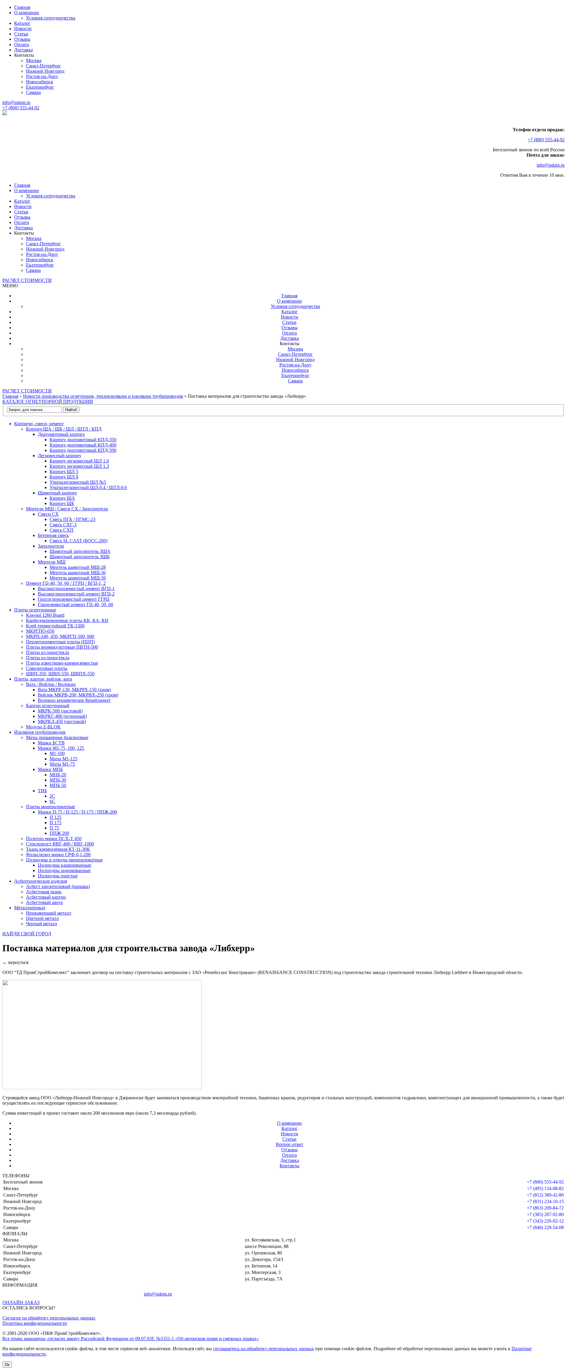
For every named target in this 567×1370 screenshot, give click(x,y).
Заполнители (51, 545)
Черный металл (41, 923)
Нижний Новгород (45, 71)
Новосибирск (39, 81)
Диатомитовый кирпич (61, 434)
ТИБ (42, 790)
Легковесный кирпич (59, 455)
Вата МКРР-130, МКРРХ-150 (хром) (74, 689)
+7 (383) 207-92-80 (545, 1214)
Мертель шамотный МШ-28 (78, 567)
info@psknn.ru (16, 102)
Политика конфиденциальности (34, 1323)
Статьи (21, 33)
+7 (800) (20, 107)
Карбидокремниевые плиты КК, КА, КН (67, 620)
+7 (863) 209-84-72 (545, 1207)
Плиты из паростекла (47, 652)
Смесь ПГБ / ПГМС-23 (72, 519)
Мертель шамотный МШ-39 (78, 577)
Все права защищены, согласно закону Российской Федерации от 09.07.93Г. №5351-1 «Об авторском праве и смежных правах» (130, 1338)
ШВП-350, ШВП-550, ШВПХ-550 (60, 673)
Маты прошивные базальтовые (57, 737)
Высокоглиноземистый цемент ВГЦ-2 (76, 593)
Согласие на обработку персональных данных (48, 1317)
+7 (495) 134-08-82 (545, 1188)
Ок (7, 1364)
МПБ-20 (58, 774)
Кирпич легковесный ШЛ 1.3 (79, 466)
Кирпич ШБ (62, 503)
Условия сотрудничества (50, 17)
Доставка (23, 49)
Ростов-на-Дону (42, 76)
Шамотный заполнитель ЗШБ (80, 556)
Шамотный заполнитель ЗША (80, 551)
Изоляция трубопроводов (40, 732)
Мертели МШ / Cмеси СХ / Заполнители (67, 508)
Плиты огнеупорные (35, 609)
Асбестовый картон (46, 897)
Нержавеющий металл (48, 913)
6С (52, 801)
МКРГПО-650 (40, 631)
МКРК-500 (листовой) (60, 710)
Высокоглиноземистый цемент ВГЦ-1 (76, 588)
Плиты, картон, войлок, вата (43, 678)
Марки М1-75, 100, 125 (61, 748)
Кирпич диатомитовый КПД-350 (83, 439)
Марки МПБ (50, 769)
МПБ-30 (58, 780)
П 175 (55, 822)
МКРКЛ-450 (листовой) (62, 721)
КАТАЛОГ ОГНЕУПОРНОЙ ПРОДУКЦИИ (47, 401)
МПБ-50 (58, 785)
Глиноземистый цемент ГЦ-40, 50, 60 (75, 604)
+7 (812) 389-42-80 (545, 1194)
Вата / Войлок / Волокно (51, 684)
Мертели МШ (52, 561)
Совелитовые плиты (46, 668)
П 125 (55, 817)
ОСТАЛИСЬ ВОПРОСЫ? (28, 1307)
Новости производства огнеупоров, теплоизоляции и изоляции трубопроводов (103, 396)
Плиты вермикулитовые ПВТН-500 (62, 647)
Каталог (22, 23)
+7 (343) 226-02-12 (545, 1220)
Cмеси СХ (48, 514)
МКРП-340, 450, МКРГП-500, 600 (60, 636)
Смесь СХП (62, 530)
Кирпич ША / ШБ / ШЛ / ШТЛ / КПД (64, 428)
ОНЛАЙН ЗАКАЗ (21, 1302)
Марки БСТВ (51, 742)
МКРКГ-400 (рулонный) (62, 716)
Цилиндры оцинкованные (64, 870)
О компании (26, 12)
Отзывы (22, 39)
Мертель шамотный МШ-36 (78, 572)
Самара (33, 92)
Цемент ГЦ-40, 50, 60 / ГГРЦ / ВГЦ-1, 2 (66, 583)
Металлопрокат (29, 907)
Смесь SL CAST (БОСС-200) (78, 540)
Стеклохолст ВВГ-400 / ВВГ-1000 (60, 843)
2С (52, 795)
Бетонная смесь (53, 535)
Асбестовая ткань (43, 891)
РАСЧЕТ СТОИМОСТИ (27, 280)
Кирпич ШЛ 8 (64, 476)
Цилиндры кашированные (64, 865)
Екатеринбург (40, 87)
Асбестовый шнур (44, 902)
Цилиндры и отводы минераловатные (64, 859)
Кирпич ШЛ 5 (64, 471)
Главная (22, 7)
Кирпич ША (62, 498)
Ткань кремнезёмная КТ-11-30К (58, 849)
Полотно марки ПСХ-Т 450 (54, 838)
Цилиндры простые (58, 875)
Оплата (21, 44)
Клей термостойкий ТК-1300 (55, 625)
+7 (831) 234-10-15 (545, 1201)
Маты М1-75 (62, 764)
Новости (23, 28)
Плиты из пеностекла (47, 657)
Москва (33, 60)
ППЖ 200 (59, 833)
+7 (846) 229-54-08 (545, 1227)
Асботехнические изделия (40, 881)
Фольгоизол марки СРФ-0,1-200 (58, 854)
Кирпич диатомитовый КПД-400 (83, 444)
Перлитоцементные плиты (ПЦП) (60, 641)
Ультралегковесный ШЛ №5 (78, 482)
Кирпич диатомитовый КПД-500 (83, 450)
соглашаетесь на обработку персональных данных (263, 1348)
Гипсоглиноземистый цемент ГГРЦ (74, 599)
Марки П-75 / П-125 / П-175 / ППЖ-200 (77, 811)
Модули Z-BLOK (43, 726)
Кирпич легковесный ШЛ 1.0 (79, 460)
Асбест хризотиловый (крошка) (58, 886)
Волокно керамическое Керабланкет (74, 700)
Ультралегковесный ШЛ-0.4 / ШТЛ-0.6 (88, 487)
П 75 (54, 827)
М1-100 (57, 753)
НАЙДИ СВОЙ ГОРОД (26, 933)
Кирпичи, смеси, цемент (39, 423)
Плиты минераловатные (50, 806)
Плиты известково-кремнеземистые (62, 662)
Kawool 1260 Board (45, 615)
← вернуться (15, 962)
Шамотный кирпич (57, 492)
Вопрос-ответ (289, 1144)
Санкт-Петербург (43, 65)
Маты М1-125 (63, 758)
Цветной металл (42, 918)
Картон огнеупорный (47, 705)
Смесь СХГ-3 (63, 524)
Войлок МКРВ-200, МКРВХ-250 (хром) (78, 694)
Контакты (289, 1165)
